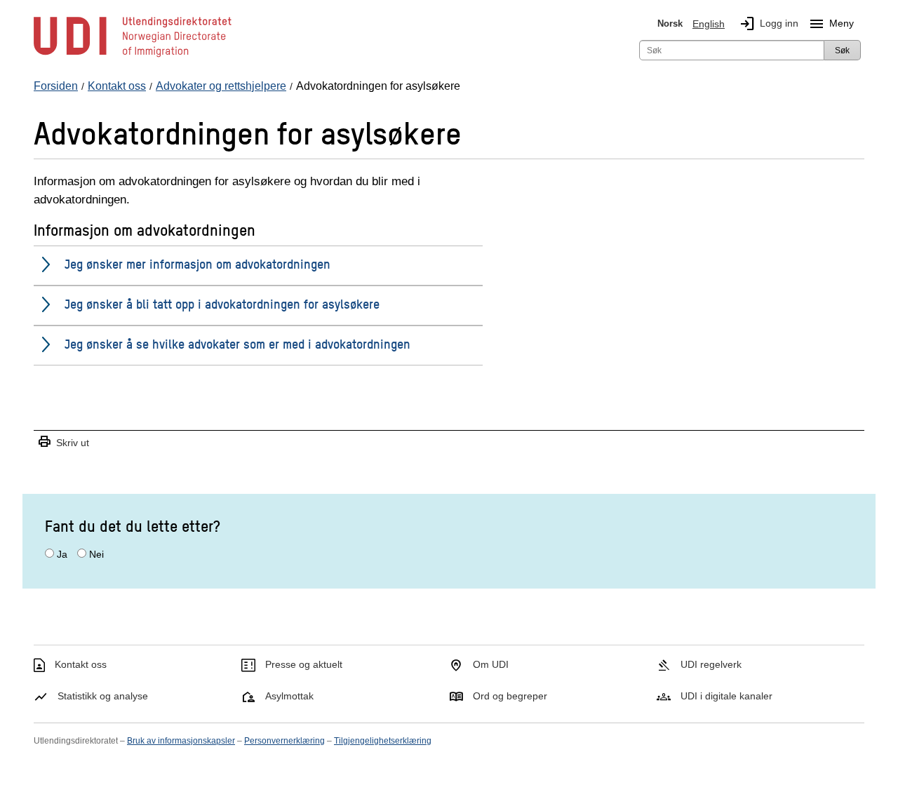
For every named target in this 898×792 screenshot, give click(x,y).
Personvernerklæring (284, 741)
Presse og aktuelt (303, 664)
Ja (62, 554)
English (708, 23)
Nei (96, 554)
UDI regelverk (711, 664)
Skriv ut (63, 442)
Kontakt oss (81, 664)
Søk (842, 50)
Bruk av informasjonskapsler (181, 741)
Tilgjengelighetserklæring (382, 741)
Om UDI (491, 664)
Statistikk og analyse (103, 696)
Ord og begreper (510, 696)
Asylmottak (289, 696)
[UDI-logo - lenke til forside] (133, 56)
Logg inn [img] (768, 24)
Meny (831, 24)
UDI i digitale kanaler (726, 696)
